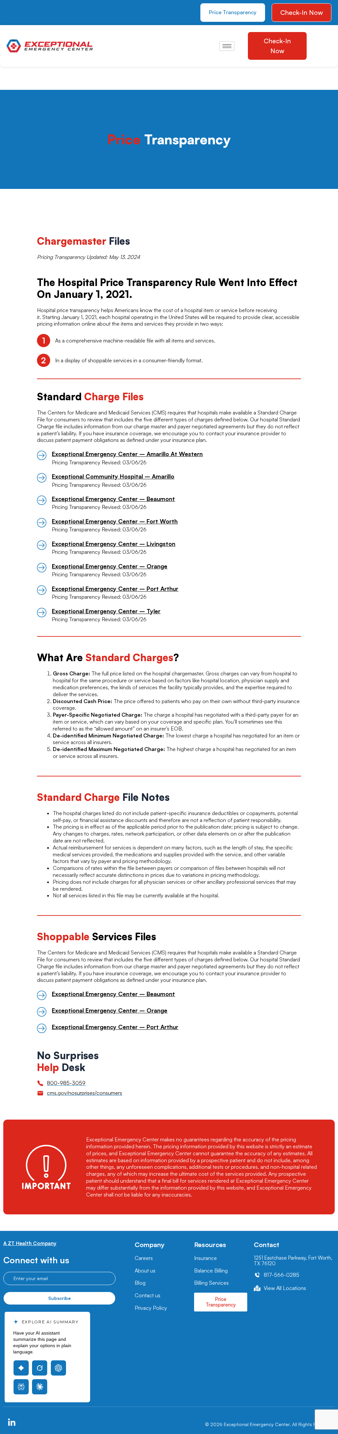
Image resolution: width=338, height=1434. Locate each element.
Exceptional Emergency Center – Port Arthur (115, 588)
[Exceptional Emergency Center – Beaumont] (42, 500)
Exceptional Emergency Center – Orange (109, 566)
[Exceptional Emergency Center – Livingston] (42, 545)
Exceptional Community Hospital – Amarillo (113, 476)
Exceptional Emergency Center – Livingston (113, 543)
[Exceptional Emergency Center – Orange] (42, 567)
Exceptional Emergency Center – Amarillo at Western (127, 453)
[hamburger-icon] (227, 46)
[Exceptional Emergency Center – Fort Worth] (42, 522)
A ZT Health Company (29, 1243)
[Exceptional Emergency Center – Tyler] (42, 612)
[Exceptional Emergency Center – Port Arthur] (42, 590)
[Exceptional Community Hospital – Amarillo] (42, 478)
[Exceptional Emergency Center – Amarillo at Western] (42, 455)
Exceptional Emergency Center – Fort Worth (115, 521)
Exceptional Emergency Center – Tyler (106, 611)
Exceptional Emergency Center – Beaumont (113, 498)
